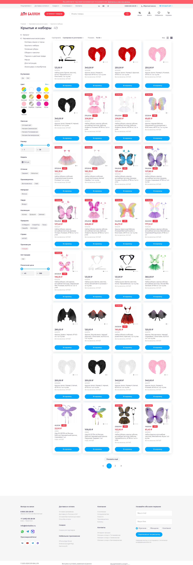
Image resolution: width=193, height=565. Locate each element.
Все (46, 84)
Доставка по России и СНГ (68, 514)
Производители (103, 519)
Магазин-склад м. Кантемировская (109, 540)
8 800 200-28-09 (130, 6)
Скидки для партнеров (67, 530)
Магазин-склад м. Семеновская (108, 537)
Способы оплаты (65, 519)
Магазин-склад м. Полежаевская (108, 535)
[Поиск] (127, 14)
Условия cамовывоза (66, 512)
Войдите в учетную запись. (119, 2)
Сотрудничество (103, 514)
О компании (101, 512)
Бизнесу (100, 522)
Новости (100, 517)
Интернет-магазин (103, 533)
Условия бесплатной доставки (69, 517)
